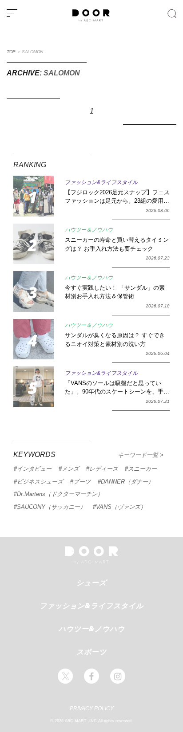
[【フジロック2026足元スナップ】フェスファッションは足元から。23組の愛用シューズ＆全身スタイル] (33, 196)
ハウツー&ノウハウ (92, 629)
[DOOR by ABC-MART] (91, 20)
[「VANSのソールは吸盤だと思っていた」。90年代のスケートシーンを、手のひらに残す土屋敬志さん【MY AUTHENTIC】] (33, 386)
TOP (11, 51)
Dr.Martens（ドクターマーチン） (60, 494)
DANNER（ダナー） (127, 481)
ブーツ (82, 481)
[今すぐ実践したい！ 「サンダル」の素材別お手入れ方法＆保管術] (33, 291)
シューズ (91, 582)
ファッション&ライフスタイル (91, 605)
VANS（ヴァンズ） (121, 507)
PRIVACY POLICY (92, 708)
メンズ (70, 468)
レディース (103, 468)
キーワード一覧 (139, 455)
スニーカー (142, 468)
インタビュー (34, 468)
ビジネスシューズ (40, 481)
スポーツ (91, 652)
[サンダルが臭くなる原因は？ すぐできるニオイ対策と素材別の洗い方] (33, 339)
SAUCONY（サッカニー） (51, 507)
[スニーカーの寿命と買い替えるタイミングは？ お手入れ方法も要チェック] (33, 244)
